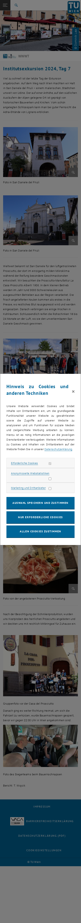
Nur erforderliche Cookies (40, 517)
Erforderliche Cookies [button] (24, 463)
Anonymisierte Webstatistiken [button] (30, 473)
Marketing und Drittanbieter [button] (28, 487)
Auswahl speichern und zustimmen (40, 503)
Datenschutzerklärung (58, 449)
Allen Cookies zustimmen (40, 531)
